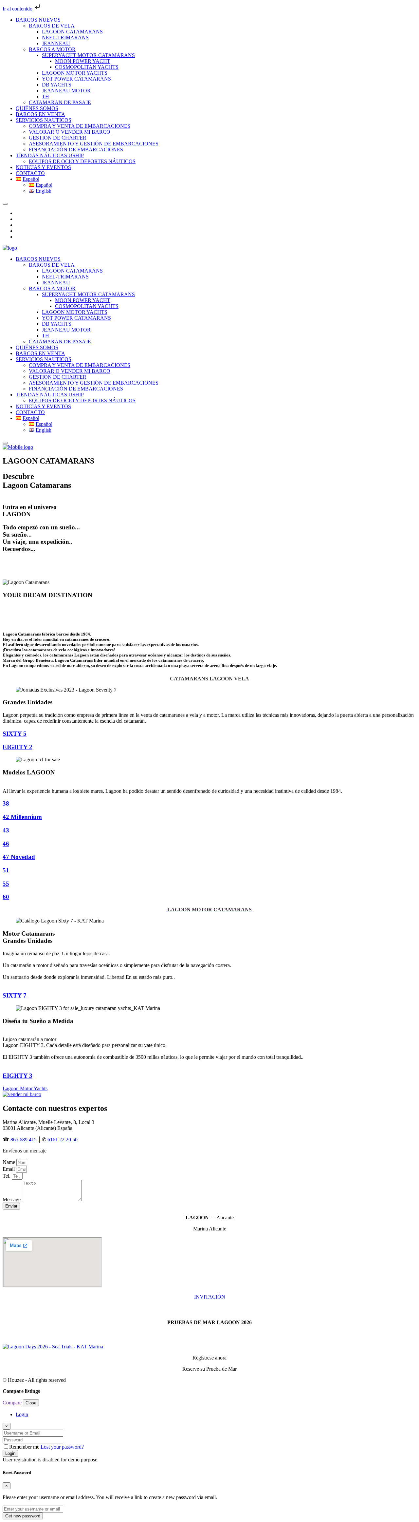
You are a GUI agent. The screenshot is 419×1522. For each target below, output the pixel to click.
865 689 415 (24, 1139)
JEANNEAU (56, 43)
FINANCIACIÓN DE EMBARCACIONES (76, 149)
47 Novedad (19, 856)
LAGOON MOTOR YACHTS (74, 73)
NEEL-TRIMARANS (65, 37)
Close (31, 1402)
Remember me (25, 1447)
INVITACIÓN (209, 1297)
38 (6, 803)
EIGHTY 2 (17, 747)
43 (6, 830)
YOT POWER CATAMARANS (76, 79)
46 (6, 843)
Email (9, 1169)
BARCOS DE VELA (52, 26)
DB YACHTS (56, 84)
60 (6, 896)
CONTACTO (30, 173)
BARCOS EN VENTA (40, 114)
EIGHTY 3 (17, 1075)
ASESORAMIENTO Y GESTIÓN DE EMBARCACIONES (93, 143)
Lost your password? (62, 1447)
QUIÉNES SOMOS (37, 108)
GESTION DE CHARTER (57, 138)
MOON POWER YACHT (82, 61)
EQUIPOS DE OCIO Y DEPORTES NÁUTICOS (82, 161)
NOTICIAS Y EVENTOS (43, 167)
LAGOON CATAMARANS (72, 31)
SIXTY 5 (15, 733)
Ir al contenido (18, 8)
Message (12, 1199)
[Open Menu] (5, 443)
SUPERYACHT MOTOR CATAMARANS (88, 55)
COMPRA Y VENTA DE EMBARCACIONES (79, 126)
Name (9, 1162)
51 (6, 870)
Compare (12, 1402)
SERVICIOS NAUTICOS (43, 120)
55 (6, 883)
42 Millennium (22, 816)
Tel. (7, 1176)
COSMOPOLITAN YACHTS (86, 67)
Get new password (22, 1515)
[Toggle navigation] (5, 204)
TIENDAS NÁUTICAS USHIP (50, 155)
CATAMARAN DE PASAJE (60, 102)
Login (10, 1453)
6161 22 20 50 (62, 1139)
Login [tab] (22, 1414)
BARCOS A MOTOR (52, 49)
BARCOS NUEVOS (38, 20)
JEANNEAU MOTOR (66, 90)
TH (45, 96)
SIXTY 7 (15, 995)
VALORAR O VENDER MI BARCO (69, 132)
